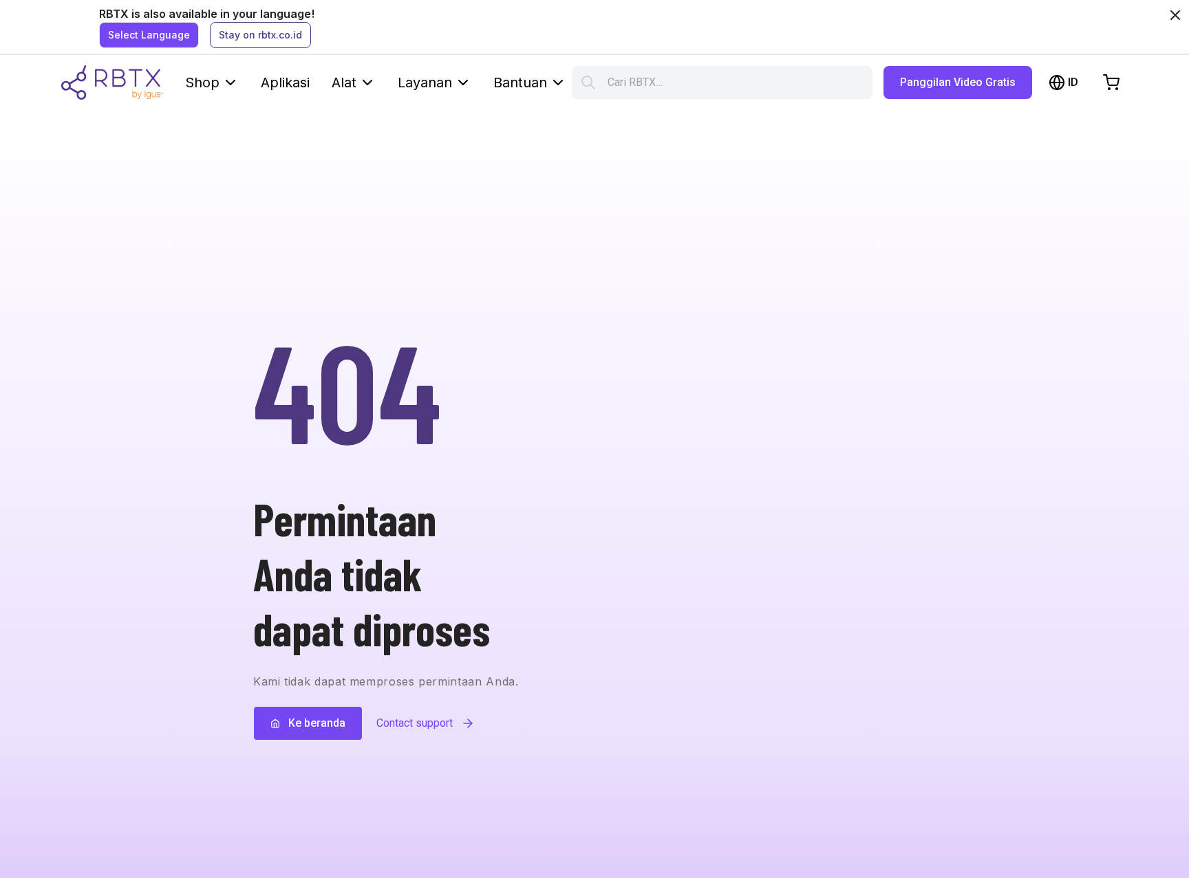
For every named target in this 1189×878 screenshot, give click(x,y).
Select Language (149, 35)
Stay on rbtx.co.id (260, 35)
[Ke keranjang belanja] (1111, 82)
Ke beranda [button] (316, 722)
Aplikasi (285, 82)
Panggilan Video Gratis (958, 82)
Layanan (425, 82)
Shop (202, 82)
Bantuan (520, 82)
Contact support (414, 722)
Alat (344, 82)
